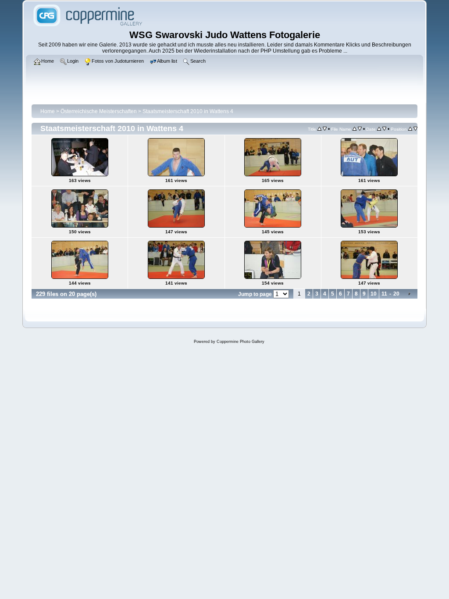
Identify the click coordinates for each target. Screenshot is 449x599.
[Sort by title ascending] (319, 129)
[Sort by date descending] (384, 129)
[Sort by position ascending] (410, 129)
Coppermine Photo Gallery (240, 341)
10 (374, 294)
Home (47, 111)
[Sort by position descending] (415, 129)
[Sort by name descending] (360, 129)
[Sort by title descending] (325, 129)
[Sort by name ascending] (354, 129)
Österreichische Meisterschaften (99, 111)
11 (384, 294)
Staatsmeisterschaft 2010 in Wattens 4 (188, 111)
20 (396, 294)
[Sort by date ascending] (379, 129)
